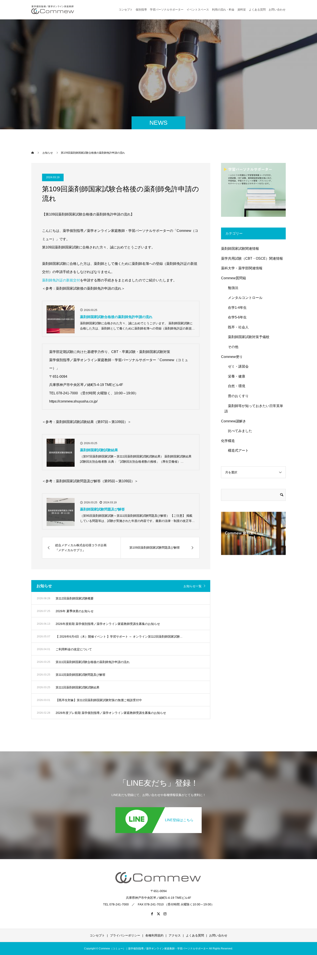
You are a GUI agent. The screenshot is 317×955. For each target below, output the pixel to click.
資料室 (241, 9)
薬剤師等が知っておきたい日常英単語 (253, 408)
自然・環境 (234, 386)
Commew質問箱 (233, 278)
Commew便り (232, 357)
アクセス (175, 935)
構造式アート (236, 450)
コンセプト (126, 9)
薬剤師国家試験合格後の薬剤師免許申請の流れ (116, 317)
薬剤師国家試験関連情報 (240, 248)
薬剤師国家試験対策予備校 (246, 337)
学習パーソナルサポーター (167, 9)
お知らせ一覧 (193, 586)
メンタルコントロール (243, 298)
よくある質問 (257, 9)
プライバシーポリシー (125, 935)
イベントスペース (198, 9)
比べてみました (238, 431)
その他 (231, 347)
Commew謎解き (233, 421)
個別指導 (141, 9)
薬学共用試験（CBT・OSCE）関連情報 (252, 258)
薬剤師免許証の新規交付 (61, 280)
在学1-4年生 (235, 307)
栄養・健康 (234, 376)
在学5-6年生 (235, 317)
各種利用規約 (154, 935)
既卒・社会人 (236, 327)
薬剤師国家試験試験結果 (99, 450)
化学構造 (228, 441)
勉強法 (231, 288)
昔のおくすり (236, 396)
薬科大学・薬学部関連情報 (241, 268)
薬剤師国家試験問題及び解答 (102, 509)
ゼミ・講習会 (236, 366)
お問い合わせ (218, 935)
